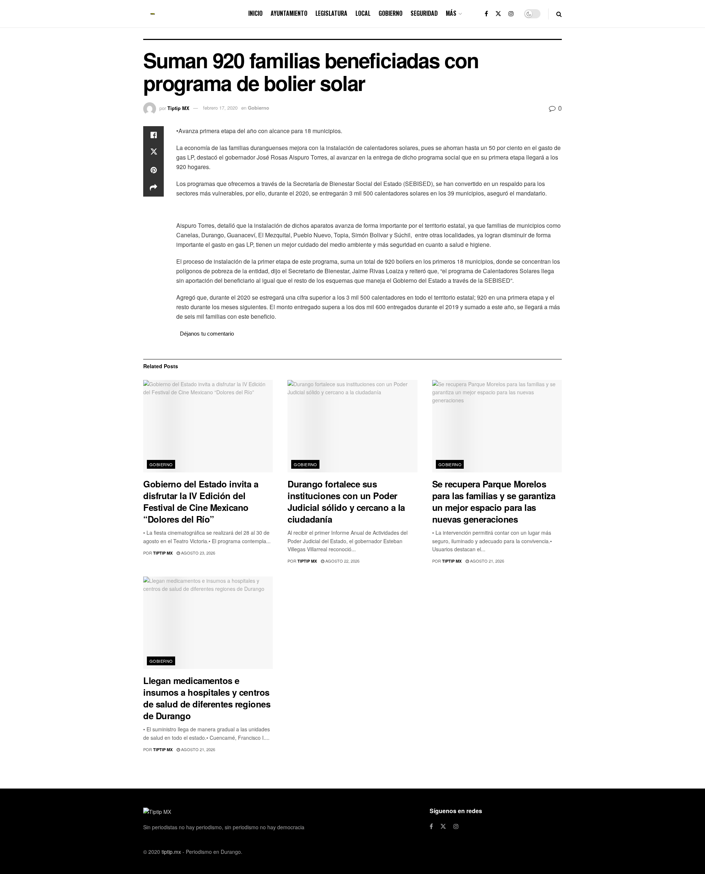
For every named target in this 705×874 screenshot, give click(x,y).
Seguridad (424, 13)
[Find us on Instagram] (511, 14)
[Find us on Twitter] (498, 14)
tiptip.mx (171, 851)
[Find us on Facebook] (486, 14)
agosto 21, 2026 (486, 561)
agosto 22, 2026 (341, 561)
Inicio (255, 13)
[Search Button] (559, 14)
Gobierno (390, 13)
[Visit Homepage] (152, 13)
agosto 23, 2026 (197, 553)
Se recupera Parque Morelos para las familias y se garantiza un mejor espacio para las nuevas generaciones (494, 501)
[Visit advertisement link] (369, 210)
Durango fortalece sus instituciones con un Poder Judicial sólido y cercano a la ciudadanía (346, 501)
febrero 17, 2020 (220, 107)
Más (451, 13)
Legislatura (331, 13)
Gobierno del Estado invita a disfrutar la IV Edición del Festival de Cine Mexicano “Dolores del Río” (200, 501)
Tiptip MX (178, 107)
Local (362, 13)
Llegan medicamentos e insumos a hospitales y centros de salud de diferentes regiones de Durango (206, 698)
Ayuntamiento (289, 13)
